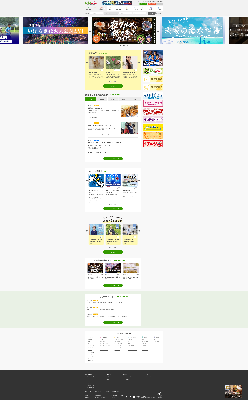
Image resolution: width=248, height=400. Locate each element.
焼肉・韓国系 (90, 348)
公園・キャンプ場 (118, 348)
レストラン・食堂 (91, 358)
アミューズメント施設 (119, 339)
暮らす (142, 10)
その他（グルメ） (91, 360)
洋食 (89, 341)
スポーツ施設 (117, 341)
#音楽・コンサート (109, 196)
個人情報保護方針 (99, 395)
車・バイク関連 (145, 348)
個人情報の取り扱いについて (117, 395)
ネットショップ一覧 (127, 377)
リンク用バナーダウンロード (100, 397)
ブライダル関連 (145, 341)
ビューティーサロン (104, 343)
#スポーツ (95, 198)
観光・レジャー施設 (118, 343)
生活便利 (144, 345)
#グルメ (118, 196)
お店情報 (107, 377)
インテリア (130, 341)
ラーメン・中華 (91, 345)
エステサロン (103, 341)
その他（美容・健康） (104, 350)
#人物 (91, 243)
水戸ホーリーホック (91, 378)
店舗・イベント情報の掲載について (113, 391)
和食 (89, 343)
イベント (95, 10)
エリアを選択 (93, 13)
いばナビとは (147, 374)
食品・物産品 (130, 343)
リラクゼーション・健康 (105, 345)
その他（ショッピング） (132, 350)
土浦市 (135, 236)
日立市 (118, 236)
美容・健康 (118, 10)
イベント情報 (108, 374)
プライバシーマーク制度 (140, 396)
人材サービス (88, 391)
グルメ (110, 10)
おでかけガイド (90, 383)
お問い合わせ (147, 377)
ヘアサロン (102, 339)
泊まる (150, 10)
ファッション (130, 339)
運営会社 (87, 395)
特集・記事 (88, 10)
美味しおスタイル (90, 387)
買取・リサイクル (131, 348)
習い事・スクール (145, 339)
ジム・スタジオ (103, 348)
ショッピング (134, 10)
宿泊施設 (156, 339)
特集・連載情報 (88, 374)
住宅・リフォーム (145, 343)
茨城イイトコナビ (90, 376)
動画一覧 (125, 374)
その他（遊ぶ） (117, 350)
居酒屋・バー (90, 339)
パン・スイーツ (91, 354)
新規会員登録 (152, 3)
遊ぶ (127, 10)
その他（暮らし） (145, 350)
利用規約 (87, 397)
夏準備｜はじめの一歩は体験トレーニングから (100, 125)
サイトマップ (113, 397)
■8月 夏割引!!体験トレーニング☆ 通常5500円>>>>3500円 (104, 143)
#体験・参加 (91, 198)
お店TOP (101, 10)
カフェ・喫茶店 (91, 352)
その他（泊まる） (157, 341)
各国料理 (90, 350)
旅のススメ (89, 381)
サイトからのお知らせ (127, 379)
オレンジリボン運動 (91, 385)
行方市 (101, 236)
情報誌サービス (98, 391)
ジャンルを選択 (122, 13)
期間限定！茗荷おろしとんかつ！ (96, 108)
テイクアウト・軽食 (91, 356)
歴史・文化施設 (118, 345)
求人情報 (159, 10)
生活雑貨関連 (131, 345)
